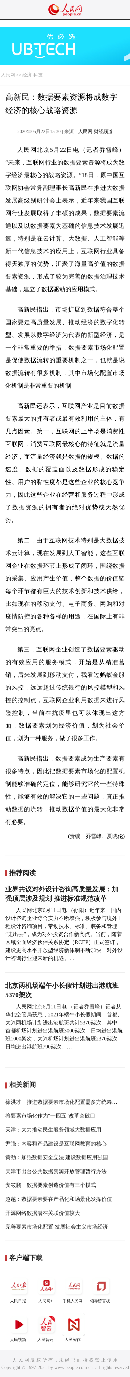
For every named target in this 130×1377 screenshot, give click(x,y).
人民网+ (45, 1301)
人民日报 (18, 1301)
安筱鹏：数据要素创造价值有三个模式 (50, 1185)
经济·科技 (32, 74)
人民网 (8, 74)
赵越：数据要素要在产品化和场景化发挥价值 (58, 1199)
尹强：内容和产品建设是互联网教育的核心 (56, 1143)
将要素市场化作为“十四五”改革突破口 (50, 1115)
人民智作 (73, 1339)
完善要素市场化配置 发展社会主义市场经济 (56, 1227)
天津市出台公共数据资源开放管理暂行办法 (56, 1171)
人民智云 (45, 1339)
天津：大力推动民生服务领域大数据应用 (53, 1129)
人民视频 (18, 1339)
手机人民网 (73, 1301)
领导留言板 (100, 1301)
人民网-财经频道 (95, 131)
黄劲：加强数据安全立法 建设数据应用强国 (56, 1157)
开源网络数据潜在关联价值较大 (42, 1213)
